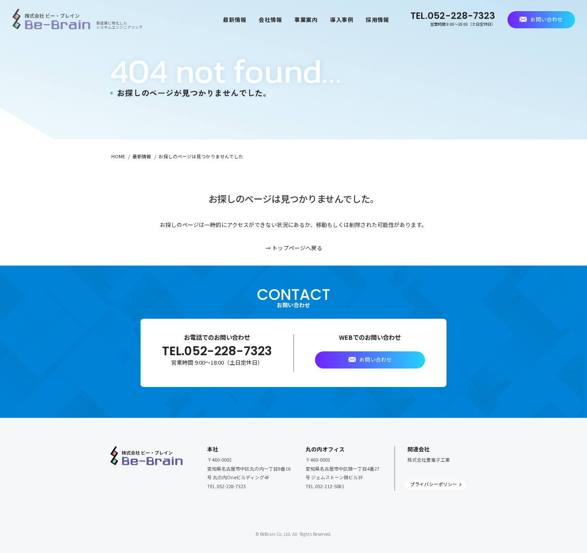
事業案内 (306, 19)
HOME (118, 156)
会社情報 (270, 19)
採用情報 (377, 19)
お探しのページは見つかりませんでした (201, 156)
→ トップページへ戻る (293, 248)
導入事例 (342, 19)
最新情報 (235, 19)
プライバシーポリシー (433, 484)
